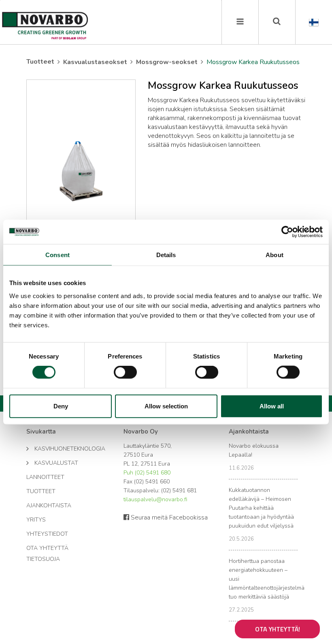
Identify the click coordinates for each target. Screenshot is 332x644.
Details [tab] (166, 254)
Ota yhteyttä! (277, 629)
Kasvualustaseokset (95, 62)
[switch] (125, 372)
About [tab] (274, 254)
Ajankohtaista (48, 505)
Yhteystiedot (47, 534)
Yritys (36, 520)
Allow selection (166, 405)
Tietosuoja (43, 559)
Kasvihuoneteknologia (65, 449)
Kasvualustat (56, 463)
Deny (60, 405)
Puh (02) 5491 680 (146, 473)
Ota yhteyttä (47, 548)
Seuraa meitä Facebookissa (168, 517)
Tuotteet (40, 61)
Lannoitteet (45, 477)
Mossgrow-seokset (167, 62)
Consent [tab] (57, 254)
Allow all (272, 405)
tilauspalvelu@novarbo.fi (155, 499)
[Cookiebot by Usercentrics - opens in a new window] (287, 232)
